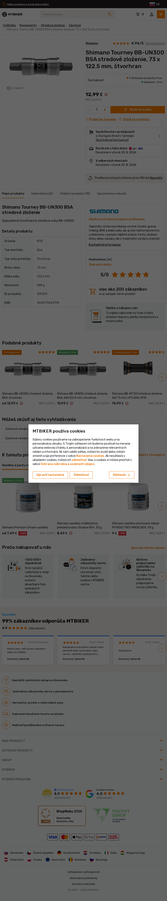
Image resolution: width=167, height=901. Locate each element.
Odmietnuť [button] (81, 475)
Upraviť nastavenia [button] (50, 475)
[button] (79, 460)
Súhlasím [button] (122, 475)
